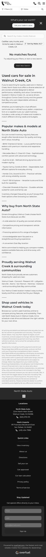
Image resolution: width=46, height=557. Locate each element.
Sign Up (23, 531)
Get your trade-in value (23, 25)
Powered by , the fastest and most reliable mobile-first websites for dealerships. (23, 546)
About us (23, 451)
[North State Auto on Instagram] (23, 396)
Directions (23, 457)
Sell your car (23, 463)
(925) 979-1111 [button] (25, 417)
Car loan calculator (23, 476)
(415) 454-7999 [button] (25, 430)
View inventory (23, 445)
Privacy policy (23, 482)
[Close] (40, 23)
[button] (35, 3)
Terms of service (23, 488)
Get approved (23, 470)
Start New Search (23, 66)
